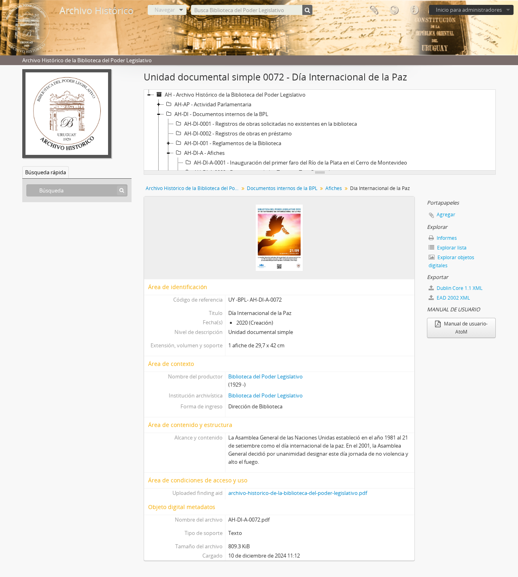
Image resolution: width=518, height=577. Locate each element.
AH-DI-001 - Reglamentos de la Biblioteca (232, 143)
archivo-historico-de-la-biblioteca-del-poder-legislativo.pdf (297, 493)
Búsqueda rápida (45, 172)
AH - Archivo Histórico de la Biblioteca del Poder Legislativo (235, 94)
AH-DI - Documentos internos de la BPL (221, 114)
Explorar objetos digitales (451, 261)
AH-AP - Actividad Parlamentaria (212, 104)
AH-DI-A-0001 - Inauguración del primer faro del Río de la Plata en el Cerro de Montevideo (300, 162)
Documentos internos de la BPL (282, 188)
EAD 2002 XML (452, 297)
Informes (446, 238)
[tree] (319, 130)
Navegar (165, 9)
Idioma (394, 10)
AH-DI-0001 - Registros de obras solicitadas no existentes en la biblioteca (270, 123)
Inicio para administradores (469, 9)
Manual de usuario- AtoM (465, 327)
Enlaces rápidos (414, 10)
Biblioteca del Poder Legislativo (265, 376)
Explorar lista (451, 247)
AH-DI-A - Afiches (204, 152)
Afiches (333, 188)
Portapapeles (373, 10)
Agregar (446, 214)
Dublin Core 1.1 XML (458, 288)
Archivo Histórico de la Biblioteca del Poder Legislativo (193, 188)
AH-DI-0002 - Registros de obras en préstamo (238, 133)
